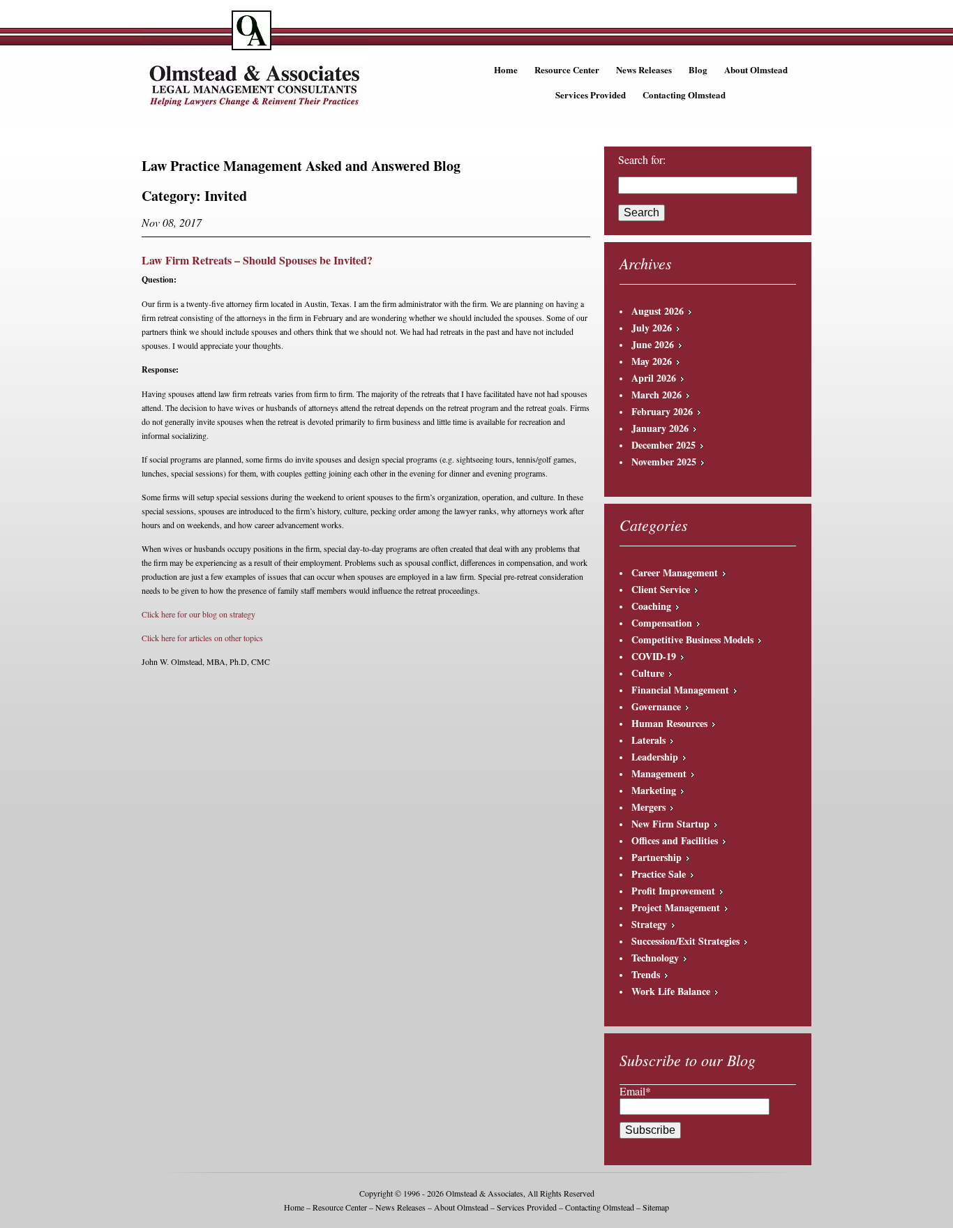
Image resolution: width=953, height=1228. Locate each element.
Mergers (648, 807)
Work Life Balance (670, 991)
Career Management (674, 572)
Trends (645, 974)
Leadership (654, 756)
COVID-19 (653, 656)
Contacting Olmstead (684, 94)
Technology (655, 957)
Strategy (649, 924)
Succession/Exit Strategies (685, 941)
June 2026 (652, 344)
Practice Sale (658, 874)
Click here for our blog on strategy (198, 614)
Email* (635, 1091)
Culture (647, 673)
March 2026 (656, 394)
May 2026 (651, 361)
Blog (698, 69)
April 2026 (653, 377)
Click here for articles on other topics (202, 637)
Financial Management (680, 689)
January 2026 (660, 428)
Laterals (648, 740)
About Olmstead (756, 69)
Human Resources (669, 723)
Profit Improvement (673, 890)
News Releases (644, 69)
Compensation (661, 622)
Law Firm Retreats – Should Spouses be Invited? (257, 260)
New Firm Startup (670, 823)
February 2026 (662, 411)
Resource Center (566, 69)
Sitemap (656, 1207)
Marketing (653, 790)
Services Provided (590, 94)
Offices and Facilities (674, 840)
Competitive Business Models (692, 639)
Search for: (642, 160)
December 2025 (663, 444)
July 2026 (651, 327)
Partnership (656, 857)
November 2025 (663, 461)
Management (658, 773)
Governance (656, 706)
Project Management (675, 907)
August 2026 (657, 311)
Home (506, 69)
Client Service (660, 589)
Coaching (651, 606)
